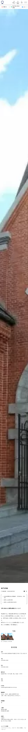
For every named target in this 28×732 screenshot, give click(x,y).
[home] (6, 2)
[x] (26, 591)
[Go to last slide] (9, 7)
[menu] (25, 2)
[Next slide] (27, 7)
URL (2, 680)
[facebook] (24, 591)
